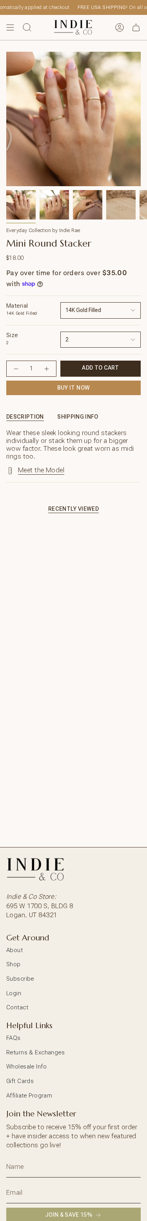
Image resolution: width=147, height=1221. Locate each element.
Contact (17, 1007)
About (14, 950)
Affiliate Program (29, 1095)
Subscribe (20, 978)
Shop (13, 964)
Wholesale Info (26, 1066)
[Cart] (136, 27)
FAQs (13, 1037)
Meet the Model (41, 470)
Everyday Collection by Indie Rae (43, 230)
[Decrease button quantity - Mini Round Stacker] (16, 369)
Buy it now (73, 388)
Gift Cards (20, 1081)
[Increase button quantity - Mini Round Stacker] (46, 369)
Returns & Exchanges (35, 1052)
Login (13, 993)
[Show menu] (10, 27)
